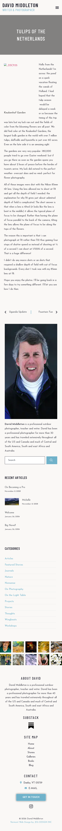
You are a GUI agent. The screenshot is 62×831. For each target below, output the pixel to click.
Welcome (9, 513)
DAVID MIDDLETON (20, 5)
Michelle (26, 500)
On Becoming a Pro (15, 487)
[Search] (51, 460)
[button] (57, 7)
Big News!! (10, 525)
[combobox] (25, 460)
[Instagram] (31, 806)
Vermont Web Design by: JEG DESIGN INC (31, 822)
